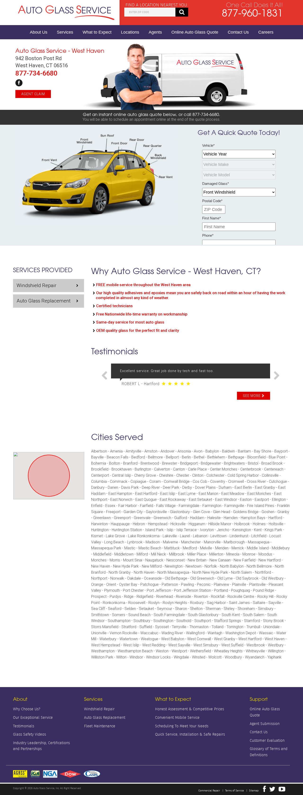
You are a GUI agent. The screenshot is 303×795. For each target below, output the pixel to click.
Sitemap (253, 790)
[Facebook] (18, 82)
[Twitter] (272, 790)
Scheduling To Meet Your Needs (181, 726)
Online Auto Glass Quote (194, 32)
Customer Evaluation (267, 740)
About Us (38, 32)
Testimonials (23, 726)
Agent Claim (33, 94)
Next (275, 376)
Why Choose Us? (26, 709)
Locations (130, 32)
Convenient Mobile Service (177, 717)
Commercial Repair (209, 790)
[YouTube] (282, 790)
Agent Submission (265, 723)
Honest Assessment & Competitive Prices (189, 709)
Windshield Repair (36, 285)
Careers (265, 32)
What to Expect (97, 32)
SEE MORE (252, 396)
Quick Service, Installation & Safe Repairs (190, 734)
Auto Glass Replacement (44, 301)
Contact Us (238, 32)
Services (65, 32)
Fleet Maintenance (99, 726)
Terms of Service (234, 790)
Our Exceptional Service (33, 717)
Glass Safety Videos (29, 734)
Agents (155, 32)
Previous (106, 376)
